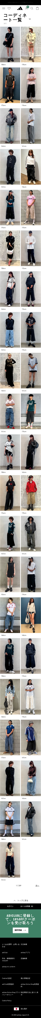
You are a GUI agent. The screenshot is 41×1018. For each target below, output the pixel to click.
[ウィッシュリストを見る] (9, 8)
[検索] (32, 8)
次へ (37, 886)
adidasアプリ (25, 952)
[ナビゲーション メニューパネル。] (3, 8)
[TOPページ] (20, 9)
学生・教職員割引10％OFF (8, 960)
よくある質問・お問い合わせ (11, 945)
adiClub (5, 952)
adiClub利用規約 (8, 984)
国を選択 (24, 1009)
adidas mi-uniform (8, 967)
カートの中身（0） (27, 906)
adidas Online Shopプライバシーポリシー (11, 994)
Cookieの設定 (7, 978)
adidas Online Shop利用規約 (30, 985)
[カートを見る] (37, 8)
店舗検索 (24, 958)
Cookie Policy (6, 1000)
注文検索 (24, 944)
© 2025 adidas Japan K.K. (20, 1015)
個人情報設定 (25, 978)
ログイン (10, 906)
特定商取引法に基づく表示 (29, 994)
